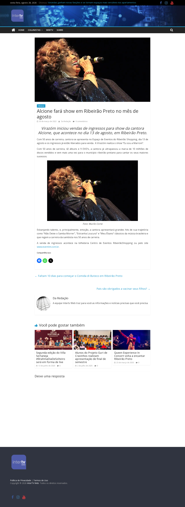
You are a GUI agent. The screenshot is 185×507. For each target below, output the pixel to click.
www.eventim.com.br (48, 246)
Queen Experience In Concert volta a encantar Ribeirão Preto (129, 356)
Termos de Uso (40, 480)
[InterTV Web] (13, 30)
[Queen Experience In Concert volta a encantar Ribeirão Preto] (131, 331)
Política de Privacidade (20, 480)
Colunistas (34, 30)
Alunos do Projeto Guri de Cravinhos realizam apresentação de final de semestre (91, 357)
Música (41, 106)
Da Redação (66, 121)
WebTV (49, 30)
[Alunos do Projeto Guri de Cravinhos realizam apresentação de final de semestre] (92, 331)
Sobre (60, 30)
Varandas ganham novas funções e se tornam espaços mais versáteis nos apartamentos (92, 2)
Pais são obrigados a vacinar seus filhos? (123, 288)
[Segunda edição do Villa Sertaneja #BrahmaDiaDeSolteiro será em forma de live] (53, 331)
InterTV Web (33, 483)
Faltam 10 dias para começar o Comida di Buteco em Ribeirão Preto (78, 276)
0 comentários (81, 121)
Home (21, 30)
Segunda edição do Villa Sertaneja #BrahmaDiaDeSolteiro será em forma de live (50, 357)
